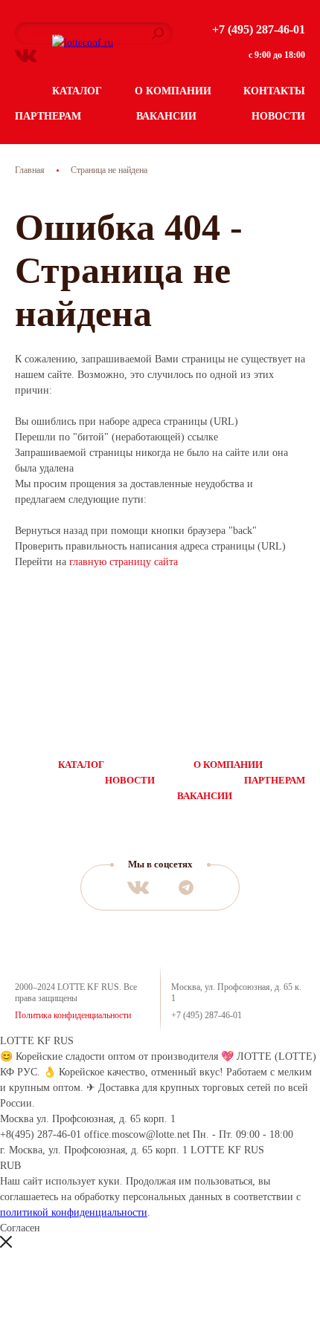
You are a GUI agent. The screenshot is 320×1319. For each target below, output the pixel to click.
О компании (173, 91)
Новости (278, 116)
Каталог (77, 91)
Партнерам (48, 116)
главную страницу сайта (123, 561)
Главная (30, 170)
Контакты (274, 91)
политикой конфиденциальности (73, 1212)
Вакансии (166, 116)
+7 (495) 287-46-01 (258, 29)
